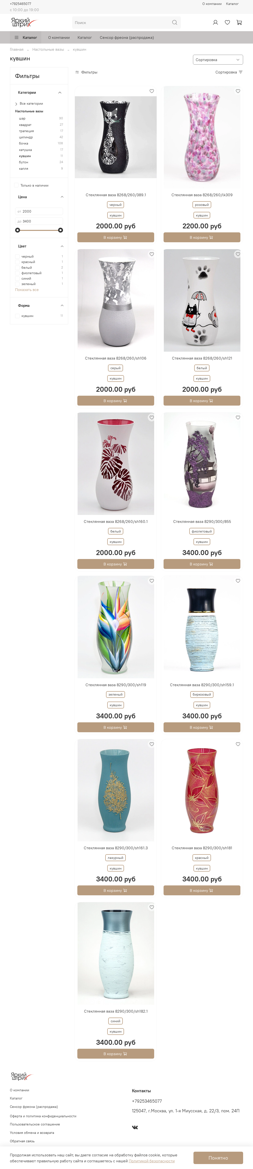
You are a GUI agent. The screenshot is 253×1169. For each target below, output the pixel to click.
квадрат (25, 125)
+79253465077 (147, 1101)
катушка (25, 150)
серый (115, 368)
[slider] (17, 230)
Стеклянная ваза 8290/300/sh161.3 (116, 847)
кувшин (25, 156)
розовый (202, 204)
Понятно (218, 1158)
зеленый (115, 694)
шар (22, 118)
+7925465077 (20, 3)
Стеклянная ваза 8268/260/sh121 (202, 358)
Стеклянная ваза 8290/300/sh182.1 (116, 1011)
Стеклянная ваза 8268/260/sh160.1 (116, 521)
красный (202, 857)
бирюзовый (202, 694)
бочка (23, 143)
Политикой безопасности (152, 1160)
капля (23, 169)
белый (202, 368)
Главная (16, 49)
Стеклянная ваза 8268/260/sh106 (116, 358)
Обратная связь (22, 1141)
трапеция (26, 131)
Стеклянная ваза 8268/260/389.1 (116, 194)
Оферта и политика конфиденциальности (43, 1116)
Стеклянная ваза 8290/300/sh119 (115, 684)
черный (115, 204)
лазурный (115, 857)
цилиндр (26, 137)
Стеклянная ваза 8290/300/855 (202, 521)
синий (115, 1021)
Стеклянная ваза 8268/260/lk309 (202, 194)
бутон (23, 162)
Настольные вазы (48, 49)
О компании (212, 3)
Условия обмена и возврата (32, 1132)
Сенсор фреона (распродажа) (127, 37)
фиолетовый (202, 531)
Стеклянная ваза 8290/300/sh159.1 (202, 684)
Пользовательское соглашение (35, 1124)
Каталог (232, 3)
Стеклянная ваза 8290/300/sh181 (202, 847)
